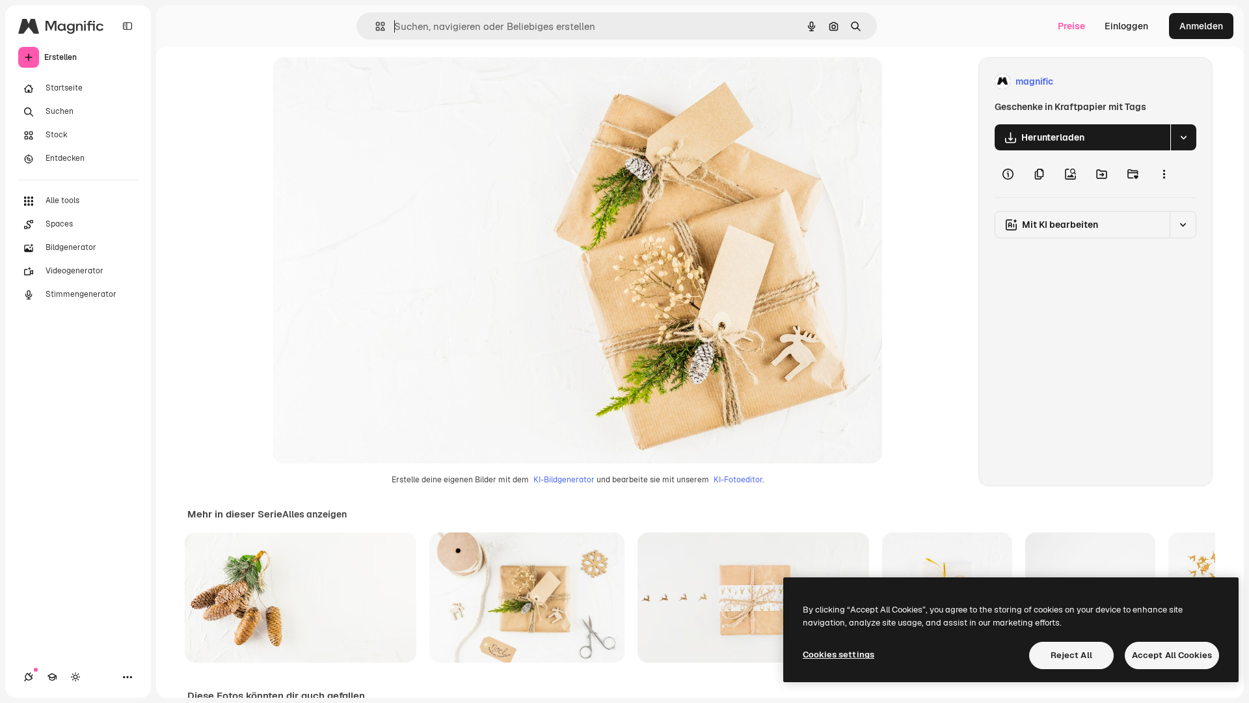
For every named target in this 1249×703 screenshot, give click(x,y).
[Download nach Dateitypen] (1183, 137)
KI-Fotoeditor (738, 480)
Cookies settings (838, 654)
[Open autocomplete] (375, 26)
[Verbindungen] (28, 677)
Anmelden (1201, 26)
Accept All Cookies (1172, 655)
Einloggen (1126, 26)
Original (356, 82)
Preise (1071, 26)
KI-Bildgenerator (564, 480)
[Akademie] (52, 677)
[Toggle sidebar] (127, 26)
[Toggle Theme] (75, 677)
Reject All (1071, 655)
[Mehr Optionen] (1164, 174)
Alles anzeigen (314, 514)
